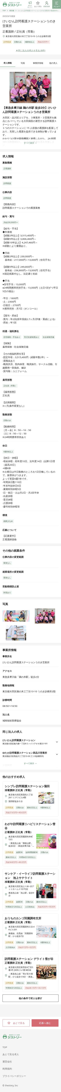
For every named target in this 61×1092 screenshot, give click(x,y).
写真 (23, 63)
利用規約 (7, 1068)
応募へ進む (45, 1023)
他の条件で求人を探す (30, 998)
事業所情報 (38, 63)
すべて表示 (29, 142)
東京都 (11, 10)
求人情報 (8, 62)
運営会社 (7, 1061)
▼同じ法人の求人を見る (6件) (30, 50)
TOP (4, 10)
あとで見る (19, 1023)
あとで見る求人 (11, 1054)
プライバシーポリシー (14, 1075)
